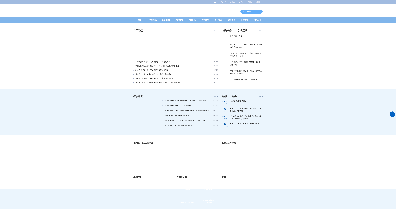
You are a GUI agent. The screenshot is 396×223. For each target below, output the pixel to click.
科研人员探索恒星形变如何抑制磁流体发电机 (151, 136)
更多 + (216, 97)
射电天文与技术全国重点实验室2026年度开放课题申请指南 (246, 112)
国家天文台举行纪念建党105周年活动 (178, 172)
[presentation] (131, 57)
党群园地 (205, 22)
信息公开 (257, 22)
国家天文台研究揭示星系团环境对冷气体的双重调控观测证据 (157, 149)
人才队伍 (192, 22)
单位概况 (153, 22)
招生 (234, 162)
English (232, 2)
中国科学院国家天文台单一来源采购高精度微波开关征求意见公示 (246, 138)
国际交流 (218, 22)
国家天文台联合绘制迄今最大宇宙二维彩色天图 (152, 128)
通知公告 (227, 96)
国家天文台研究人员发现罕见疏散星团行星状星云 (153, 140)
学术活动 (242, 96)
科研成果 (179, 22)
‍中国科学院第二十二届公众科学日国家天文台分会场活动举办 (187, 187)
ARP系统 (240, 2)
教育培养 (231, 22)
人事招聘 (258, 2)
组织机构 (166, 22)
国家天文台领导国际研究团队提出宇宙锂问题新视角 (154, 145)
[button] (247, 84)
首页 (140, 22)
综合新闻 (138, 162)
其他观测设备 (229, 209)
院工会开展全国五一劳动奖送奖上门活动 (179, 192)
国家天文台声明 (236, 102)
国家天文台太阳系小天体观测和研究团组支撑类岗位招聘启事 (245, 176)
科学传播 (244, 22)
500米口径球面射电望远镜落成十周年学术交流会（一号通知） (245, 121)
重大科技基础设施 (143, 209)
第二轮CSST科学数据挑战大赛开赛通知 (244, 146)
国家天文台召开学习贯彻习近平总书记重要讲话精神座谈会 (186, 167)
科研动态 (138, 96)
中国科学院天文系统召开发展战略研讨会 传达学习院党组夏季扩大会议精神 (170, 81)
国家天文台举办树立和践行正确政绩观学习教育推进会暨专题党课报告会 (188, 177)
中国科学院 (222, 2)
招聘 (224, 162)
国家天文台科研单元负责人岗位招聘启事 (244, 190)
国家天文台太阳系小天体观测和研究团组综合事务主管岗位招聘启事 (245, 183)
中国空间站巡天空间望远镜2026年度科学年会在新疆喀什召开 (157, 132)
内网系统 (249, 2)
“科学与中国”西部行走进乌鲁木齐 (177, 182)
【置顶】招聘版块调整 (238, 167)
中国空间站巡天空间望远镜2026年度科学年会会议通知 (246, 129)
